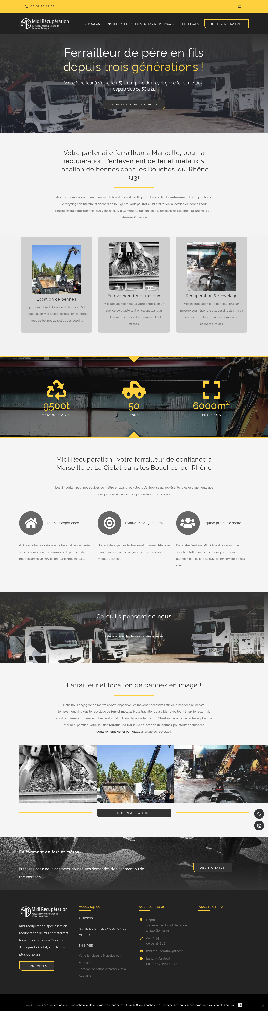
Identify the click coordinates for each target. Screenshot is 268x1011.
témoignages (154, 636)
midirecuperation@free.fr (164, 951)
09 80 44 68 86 (157, 938)
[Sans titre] (44, 17)
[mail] (239, 6)
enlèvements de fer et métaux (119, 731)
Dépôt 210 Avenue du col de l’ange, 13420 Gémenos (167, 925)
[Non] (263, 1005)
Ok (240, 1004)
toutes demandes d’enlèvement (107, 869)
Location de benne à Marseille (99, 969)
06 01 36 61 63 (156, 943)
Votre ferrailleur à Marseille (97, 955)
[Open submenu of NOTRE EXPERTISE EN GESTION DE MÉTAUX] (127, 932)
